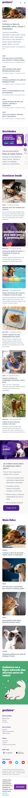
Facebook (3, 762)
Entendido (20, 787)
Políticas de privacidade (8, 744)
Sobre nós (5, 741)
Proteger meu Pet (11, 508)
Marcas (4, 720)
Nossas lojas (5, 718)
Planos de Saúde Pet (8, 731)
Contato (4, 742)
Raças (4, 88)
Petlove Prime (6, 733)
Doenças (4, 21)
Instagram (10, 762)
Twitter (16, 762)
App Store (20, 752)
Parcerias (4, 722)
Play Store (7, 752)
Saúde (4, 56)
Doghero (4, 729)
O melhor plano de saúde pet (10, 151)
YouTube (23, 762)
